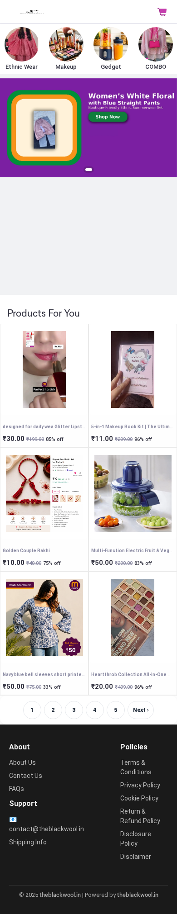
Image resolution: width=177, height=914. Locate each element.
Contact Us (25, 775)
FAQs (16, 788)
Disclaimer (135, 856)
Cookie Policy (139, 798)
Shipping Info (28, 842)
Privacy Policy (140, 785)
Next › (141, 710)
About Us (22, 762)
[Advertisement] (88, 236)
